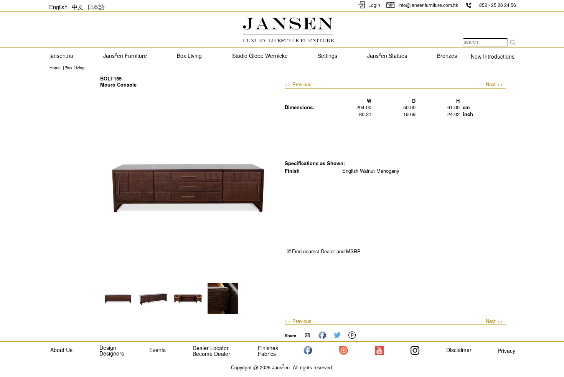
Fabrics (267, 353)
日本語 (96, 7)
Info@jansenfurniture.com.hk (427, 5)
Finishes (268, 348)
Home (55, 67)
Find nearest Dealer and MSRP (326, 251)
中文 (77, 7)
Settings (327, 55)
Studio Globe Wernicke (260, 55)
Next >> (494, 84)
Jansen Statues (387, 55)
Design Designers (111, 350)
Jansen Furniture (125, 55)
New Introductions (493, 56)
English (58, 7)
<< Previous (298, 84)
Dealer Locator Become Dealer (211, 350)
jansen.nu (61, 55)
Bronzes (447, 55)
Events (157, 350)
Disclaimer (459, 350)
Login (374, 5)
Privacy (506, 350)
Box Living (189, 55)
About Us (61, 350)
